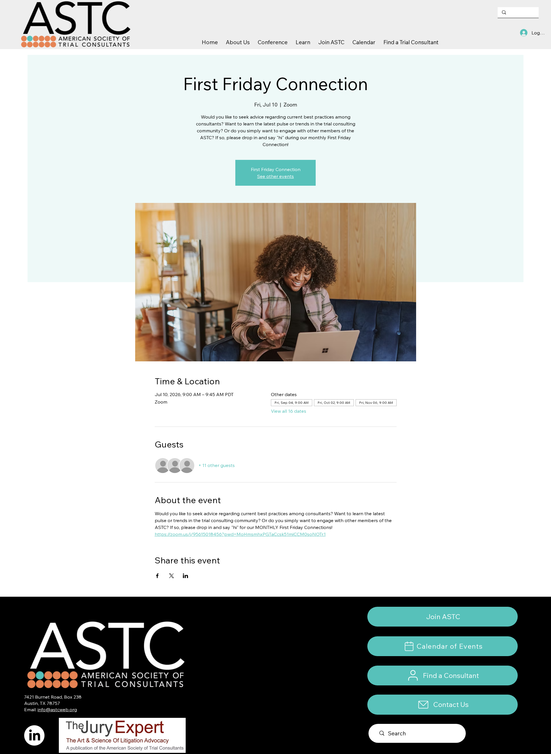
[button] (442, 705)
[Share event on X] (171, 575)
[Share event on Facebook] (157, 575)
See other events (275, 176)
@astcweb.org (61, 709)
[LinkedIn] (34, 735)
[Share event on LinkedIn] (185, 575)
